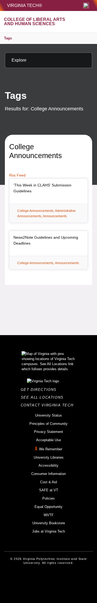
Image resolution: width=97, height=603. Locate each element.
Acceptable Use (48, 440)
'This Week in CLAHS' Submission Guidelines (42, 188)
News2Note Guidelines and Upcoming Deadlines (45, 240)
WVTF (49, 515)
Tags (8, 38)
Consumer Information (48, 474)
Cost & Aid (48, 482)
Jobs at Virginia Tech (48, 531)
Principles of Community (48, 424)
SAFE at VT (48, 490)
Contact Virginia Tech (49, 405)
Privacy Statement (48, 432)
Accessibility (48, 465)
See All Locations (44, 397)
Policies (48, 498)
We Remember (50, 449)
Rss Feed (17, 175)
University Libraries (49, 457)
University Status (48, 415)
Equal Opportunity (48, 507)
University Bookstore (48, 523)
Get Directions (40, 390)
